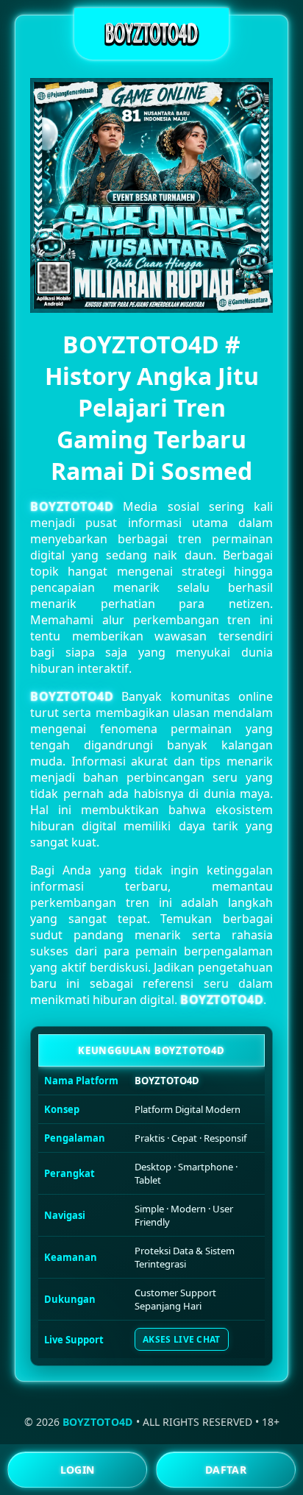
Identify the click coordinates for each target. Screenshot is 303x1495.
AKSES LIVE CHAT (182, 1339)
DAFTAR (225, 1470)
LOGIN (77, 1470)
